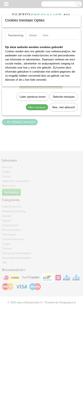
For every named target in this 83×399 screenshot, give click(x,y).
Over (45, 35)
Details (33, 35)
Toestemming (15, 35)
